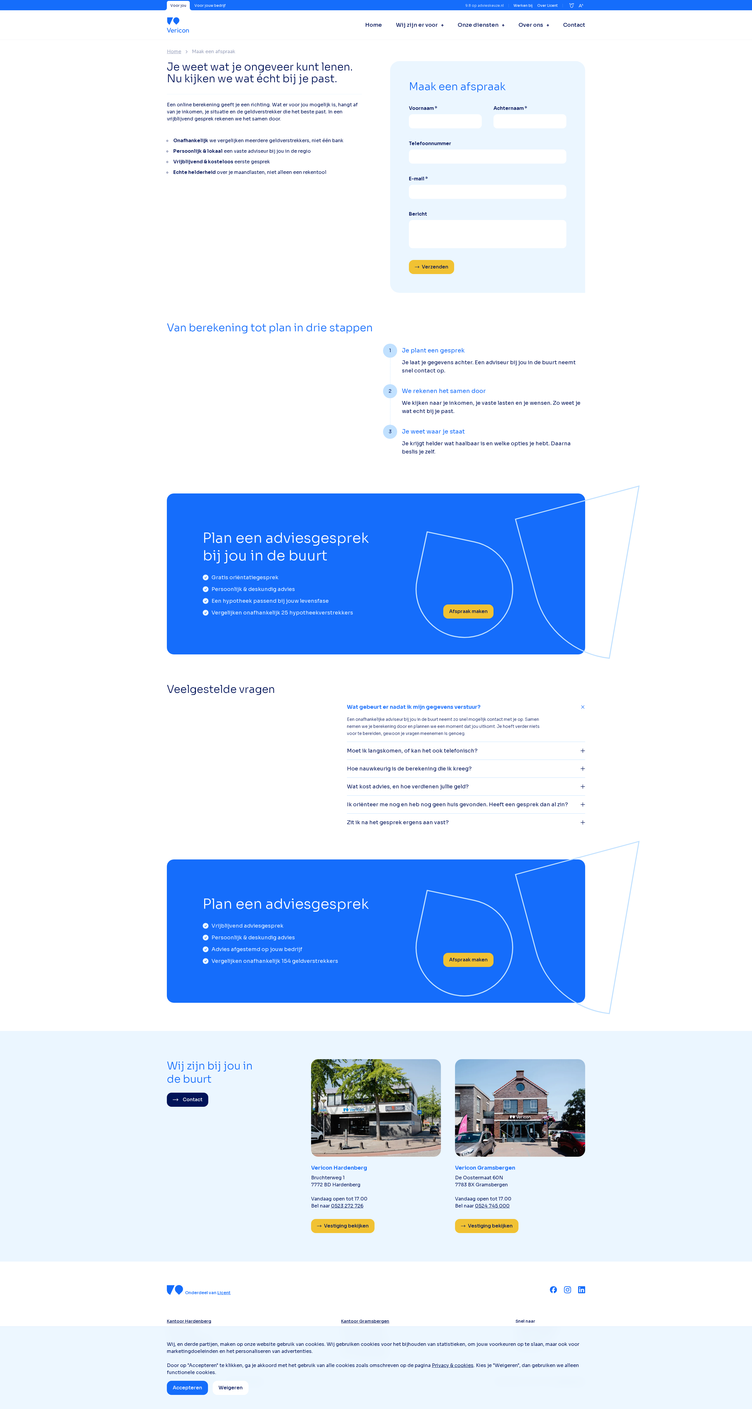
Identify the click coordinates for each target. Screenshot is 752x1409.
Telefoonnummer (430, 143)
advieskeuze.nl (491, 5)
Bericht (418, 214)
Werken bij (523, 5)
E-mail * (418, 179)
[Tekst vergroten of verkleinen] (581, 5)
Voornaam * (423, 108)
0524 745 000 (492, 1206)
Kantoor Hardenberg (189, 1321)
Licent (224, 1292)
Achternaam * (510, 108)
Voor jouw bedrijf (210, 5)
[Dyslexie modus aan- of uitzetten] (572, 5)
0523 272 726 (347, 1206)
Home (174, 51)
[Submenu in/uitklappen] (441, 25)
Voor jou (178, 5)
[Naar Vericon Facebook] (553, 1289)
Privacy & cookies (453, 1365)
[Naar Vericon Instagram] (567, 1289)
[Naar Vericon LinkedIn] (581, 1289)
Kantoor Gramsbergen (365, 1321)
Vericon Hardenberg (339, 1168)
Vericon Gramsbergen (485, 1168)
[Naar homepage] (178, 25)
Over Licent (547, 5)
